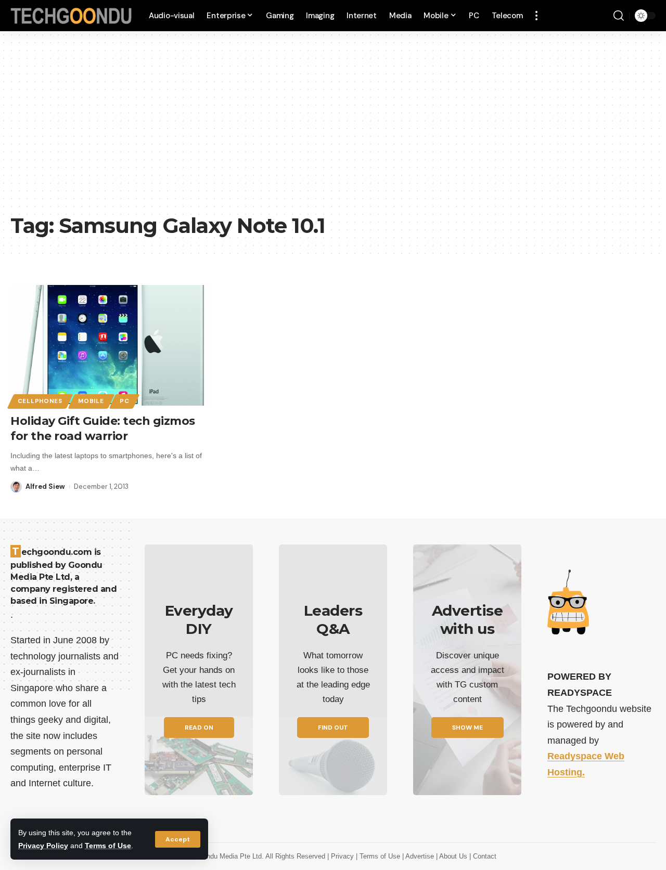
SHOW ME (467, 727)
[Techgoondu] (71, 15)
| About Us (452, 856)
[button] (177, 839)
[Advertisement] (333, 130)
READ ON (199, 727)
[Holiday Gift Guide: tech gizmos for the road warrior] (111, 345)
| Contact (482, 856)
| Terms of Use (379, 856)
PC (124, 401)
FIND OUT (333, 727)
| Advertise (419, 856)
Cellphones (40, 401)
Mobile (91, 401)
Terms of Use (108, 845)
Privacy (343, 856)
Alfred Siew (45, 486)
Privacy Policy (43, 845)
